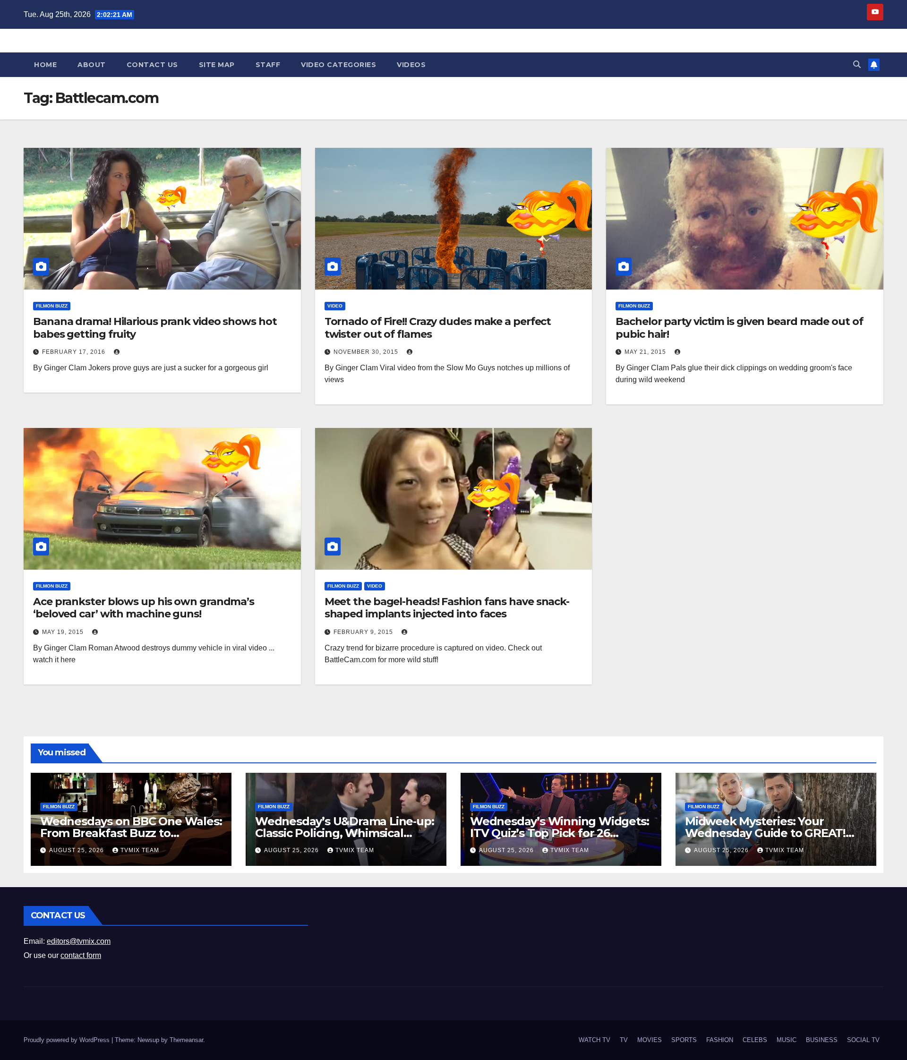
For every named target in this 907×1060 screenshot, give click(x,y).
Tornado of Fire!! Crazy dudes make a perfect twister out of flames (438, 327)
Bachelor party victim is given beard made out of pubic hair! (739, 327)
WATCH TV (594, 1039)
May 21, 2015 (646, 352)
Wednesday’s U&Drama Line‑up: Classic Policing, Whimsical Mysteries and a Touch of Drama (344, 833)
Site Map (217, 64)
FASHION (719, 1039)
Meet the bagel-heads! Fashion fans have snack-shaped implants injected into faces (447, 607)
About (91, 64)
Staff (268, 64)
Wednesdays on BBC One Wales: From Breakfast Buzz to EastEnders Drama (131, 833)
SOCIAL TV (863, 1039)
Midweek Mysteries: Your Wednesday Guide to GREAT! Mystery (765, 833)
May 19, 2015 (64, 632)
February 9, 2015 (364, 632)
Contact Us (152, 64)
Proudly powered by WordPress (67, 1039)
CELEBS (755, 1039)
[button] (857, 64)
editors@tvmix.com (79, 941)
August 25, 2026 (77, 850)
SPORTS (684, 1039)
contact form (80, 955)
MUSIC (786, 1039)
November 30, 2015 (367, 352)
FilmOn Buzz (52, 305)
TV (624, 1039)
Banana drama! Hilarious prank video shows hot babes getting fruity (155, 327)
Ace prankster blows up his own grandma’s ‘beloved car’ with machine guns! (143, 607)
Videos (411, 64)
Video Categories (338, 64)
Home (45, 64)
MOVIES (649, 1039)
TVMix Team (139, 850)
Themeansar (186, 1039)
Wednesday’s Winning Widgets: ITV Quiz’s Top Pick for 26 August (559, 833)
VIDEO (334, 305)
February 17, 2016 (74, 352)
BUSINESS (822, 1039)
